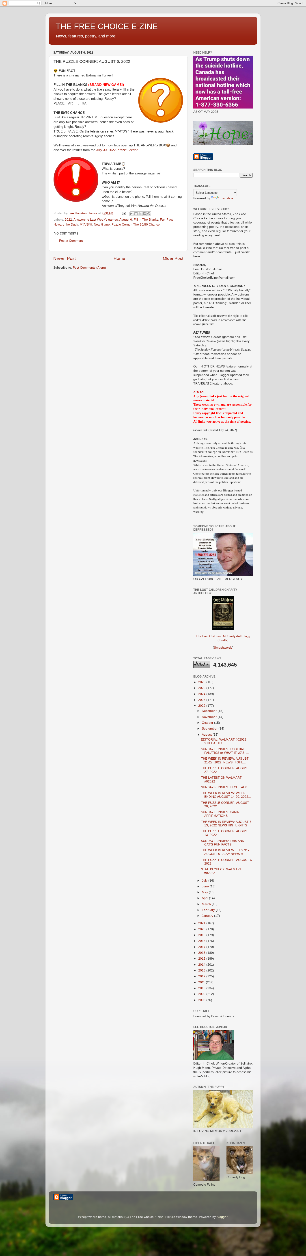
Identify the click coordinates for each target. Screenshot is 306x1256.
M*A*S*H (86, 224)
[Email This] (131, 213)
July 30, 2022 (117, 150)
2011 (202, 982)
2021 (202, 923)
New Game (102, 224)
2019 (202, 935)
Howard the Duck (66, 224)
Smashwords (223, 647)
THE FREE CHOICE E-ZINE (107, 26)
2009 (202, 994)
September (210, 728)
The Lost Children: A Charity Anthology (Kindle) (223, 638)
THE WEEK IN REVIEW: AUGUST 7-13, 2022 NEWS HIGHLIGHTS (226, 823)
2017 (202, 947)
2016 (202, 952)
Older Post (173, 258)
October (208, 722)
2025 (202, 688)
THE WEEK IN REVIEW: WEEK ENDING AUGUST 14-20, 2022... (226, 794)
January (208, 915)
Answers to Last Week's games (95, 219)
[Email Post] (123, 213)
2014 (202, 964)
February (209, 910)
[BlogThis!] (136, 213)
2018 (202, 941)
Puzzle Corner (121, 224)
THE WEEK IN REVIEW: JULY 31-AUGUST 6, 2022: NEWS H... (225, 852)
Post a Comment (71, 240)
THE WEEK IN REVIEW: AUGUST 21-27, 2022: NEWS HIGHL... (225, 760)
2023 (202, 700)
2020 (202, 929)
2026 (202, 682)
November (210, 717)
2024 (202, 694)
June (206, 886)
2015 (202, 958)
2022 (68, 219)
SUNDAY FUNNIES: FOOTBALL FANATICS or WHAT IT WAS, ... (225, 751)
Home (119, 258)
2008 (202, 1000)
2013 (202, 970)
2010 (202, 988)
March (207, 904)
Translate (226, 198)
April (205, 898)
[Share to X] (140, 213)
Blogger (222, 1217)
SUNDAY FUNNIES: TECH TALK (224, 787)
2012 (202, 976)
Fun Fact (166, 219)
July (205, 880)
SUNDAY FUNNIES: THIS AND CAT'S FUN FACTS (222, 842)
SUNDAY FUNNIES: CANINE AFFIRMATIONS (221, 814)
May (205, 892)
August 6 (125, 219)
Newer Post (64, 258)
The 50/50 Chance (146, 224)
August (207, 734)
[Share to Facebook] (144, 213)
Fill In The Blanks (146, 219)
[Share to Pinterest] (149, 213)
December (210, 711)
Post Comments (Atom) (89, 267)
